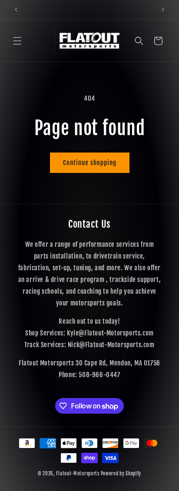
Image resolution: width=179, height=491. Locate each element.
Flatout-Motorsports (77, 474)
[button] (17, 40)
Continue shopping (89, 163)
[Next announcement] (162, 9)
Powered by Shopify (121, 474)
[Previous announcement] (16, 9)
